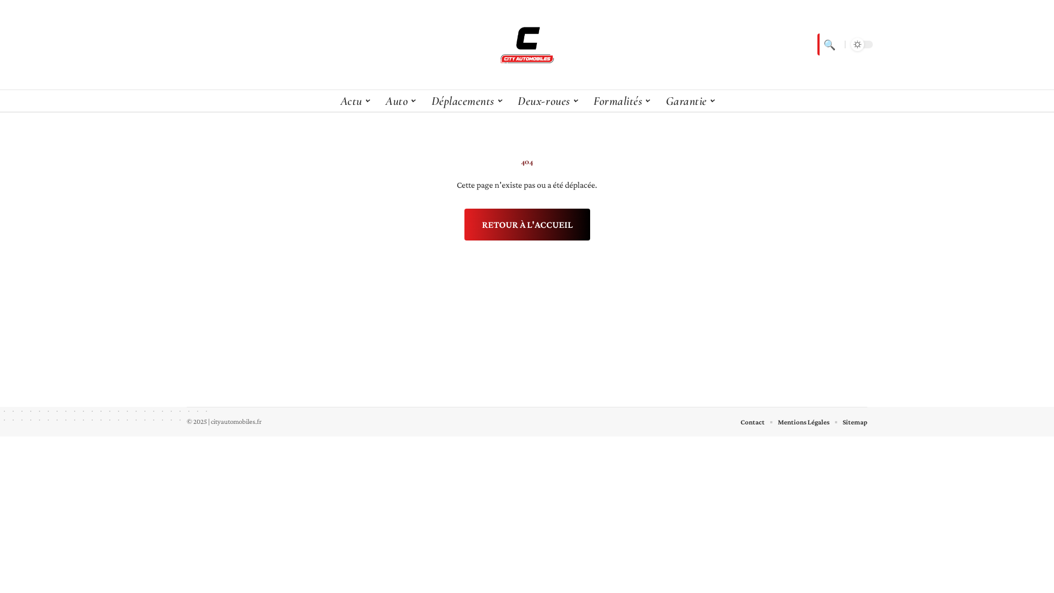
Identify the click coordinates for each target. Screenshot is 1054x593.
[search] (828, 44)
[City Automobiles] (527, 44)
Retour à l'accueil (527, 224)
